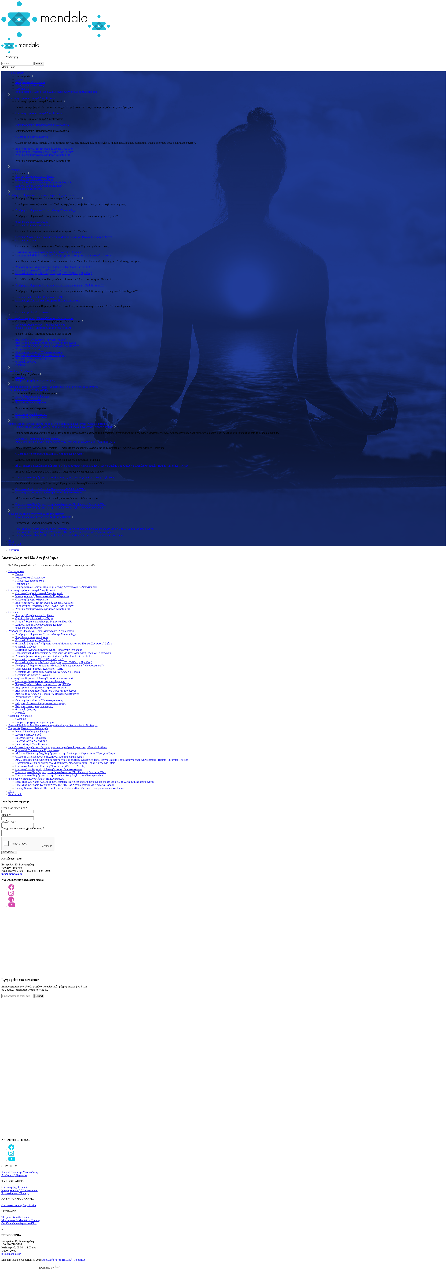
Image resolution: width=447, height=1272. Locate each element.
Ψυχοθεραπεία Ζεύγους (28, 188)
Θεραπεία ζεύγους (25, 361)
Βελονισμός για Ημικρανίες (30, 402)
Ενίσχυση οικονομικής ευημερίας (34, 358)
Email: (6, 814)
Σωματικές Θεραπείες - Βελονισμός (28, 389)
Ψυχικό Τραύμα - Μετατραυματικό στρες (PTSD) (43, 327)
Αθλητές (20, 364)
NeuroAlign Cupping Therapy (32, 396)
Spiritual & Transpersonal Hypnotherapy (37, 438)
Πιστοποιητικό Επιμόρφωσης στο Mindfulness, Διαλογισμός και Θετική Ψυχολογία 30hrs (65, 477)
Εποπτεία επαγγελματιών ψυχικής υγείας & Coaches (44, 148)
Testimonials (22, 88)
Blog (11, 541)
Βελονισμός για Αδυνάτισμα (31, 414)
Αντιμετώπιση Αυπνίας (28, 349)
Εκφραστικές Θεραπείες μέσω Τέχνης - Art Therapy (44, 151)
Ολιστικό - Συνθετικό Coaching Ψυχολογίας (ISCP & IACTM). (50, 489)
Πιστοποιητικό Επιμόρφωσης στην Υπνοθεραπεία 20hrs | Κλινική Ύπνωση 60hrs (60, 504)
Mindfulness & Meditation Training (20, 1220)
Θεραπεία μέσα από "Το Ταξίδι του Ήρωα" (39, 270)
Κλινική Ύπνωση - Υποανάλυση (19, 1172)
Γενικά (19, 79)
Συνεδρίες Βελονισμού (28, 399)
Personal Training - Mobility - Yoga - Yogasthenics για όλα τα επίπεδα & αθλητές (53, 386)
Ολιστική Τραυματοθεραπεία (31, 136)
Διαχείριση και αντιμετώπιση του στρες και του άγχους (45, 342)
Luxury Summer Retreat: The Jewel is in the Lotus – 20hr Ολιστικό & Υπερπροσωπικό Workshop (69, 535)
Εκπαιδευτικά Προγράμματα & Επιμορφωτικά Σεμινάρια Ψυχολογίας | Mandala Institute (57, 423)
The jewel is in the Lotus (15, 1217)
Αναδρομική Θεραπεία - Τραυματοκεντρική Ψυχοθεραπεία (41, 195)
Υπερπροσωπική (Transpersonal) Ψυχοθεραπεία (42, 124)
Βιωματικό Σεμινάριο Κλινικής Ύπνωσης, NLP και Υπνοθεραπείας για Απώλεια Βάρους (64, 531)
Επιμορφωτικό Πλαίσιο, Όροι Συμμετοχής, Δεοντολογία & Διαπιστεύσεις (56, 91)
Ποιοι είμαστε (16, 72)
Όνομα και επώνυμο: (14, 807)
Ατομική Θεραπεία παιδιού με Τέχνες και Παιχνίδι (43, 182)
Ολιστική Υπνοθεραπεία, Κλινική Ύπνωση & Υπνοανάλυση (48, 492)
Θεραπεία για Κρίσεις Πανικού (32, 312)
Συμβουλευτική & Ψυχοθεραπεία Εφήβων (38, 185)
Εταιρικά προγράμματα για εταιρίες (34, 380)
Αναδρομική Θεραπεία (14, 1175)
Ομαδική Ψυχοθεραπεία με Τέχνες (34, 179)
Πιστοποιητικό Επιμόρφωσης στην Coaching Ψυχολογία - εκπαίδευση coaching (59, 507)
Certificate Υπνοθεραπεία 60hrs (18, 1223)
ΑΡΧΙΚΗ (13, 550)
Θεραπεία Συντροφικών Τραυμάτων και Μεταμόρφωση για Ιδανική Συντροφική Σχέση (63, 236)
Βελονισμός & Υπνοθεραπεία (31, 417)
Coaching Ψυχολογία (20, 371)
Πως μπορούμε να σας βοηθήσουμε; (22, 828)
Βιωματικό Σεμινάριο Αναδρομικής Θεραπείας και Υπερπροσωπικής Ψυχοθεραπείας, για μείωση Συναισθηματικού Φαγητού (84, 528)
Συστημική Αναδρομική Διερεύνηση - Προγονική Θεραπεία (48, 251)
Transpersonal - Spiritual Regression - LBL (39, 297)
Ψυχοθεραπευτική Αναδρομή (31, 221)
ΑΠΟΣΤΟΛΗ (9, 852)
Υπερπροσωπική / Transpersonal (19, 1190)
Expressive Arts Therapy (15, 1193)
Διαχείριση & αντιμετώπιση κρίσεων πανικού (40, 339)
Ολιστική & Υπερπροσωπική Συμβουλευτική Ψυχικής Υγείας (49, 453)
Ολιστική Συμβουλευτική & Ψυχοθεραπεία (32, 98)
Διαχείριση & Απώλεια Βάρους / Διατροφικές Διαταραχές (47, 345)
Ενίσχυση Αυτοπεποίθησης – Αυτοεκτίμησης (40, 355)
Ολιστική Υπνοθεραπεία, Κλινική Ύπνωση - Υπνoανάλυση (41, 318)
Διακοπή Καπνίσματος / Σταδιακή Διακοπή (39, 352)
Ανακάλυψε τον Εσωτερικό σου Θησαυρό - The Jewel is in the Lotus (53, 267)
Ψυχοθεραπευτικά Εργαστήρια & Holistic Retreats (36, 513)
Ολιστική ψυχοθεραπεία (14, 1187)
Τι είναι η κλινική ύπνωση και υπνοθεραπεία (40, 324)
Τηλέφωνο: (8, 821)
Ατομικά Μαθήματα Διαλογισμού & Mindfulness (42, 154)
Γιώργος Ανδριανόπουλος (29, 85)
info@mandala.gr (11, 1253)
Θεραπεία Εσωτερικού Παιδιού (32, 225)
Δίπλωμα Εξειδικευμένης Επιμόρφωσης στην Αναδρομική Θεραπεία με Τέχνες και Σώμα (65, 441)
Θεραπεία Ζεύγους (25, 240)
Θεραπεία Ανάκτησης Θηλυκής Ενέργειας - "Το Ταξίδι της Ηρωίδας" (53, 273)
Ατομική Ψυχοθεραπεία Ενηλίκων (34, 176)
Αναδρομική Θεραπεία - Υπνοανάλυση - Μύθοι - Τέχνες (46, 210)
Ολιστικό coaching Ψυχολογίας (18, 1205)
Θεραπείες (14, 169)
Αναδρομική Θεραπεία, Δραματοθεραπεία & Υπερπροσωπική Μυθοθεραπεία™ (59, 285)
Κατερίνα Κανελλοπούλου (30, 82)
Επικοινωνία (15, 544)
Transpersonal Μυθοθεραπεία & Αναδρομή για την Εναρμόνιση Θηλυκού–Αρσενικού (63, 255)
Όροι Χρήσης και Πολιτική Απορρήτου (64, 1259)
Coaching (20, 377)
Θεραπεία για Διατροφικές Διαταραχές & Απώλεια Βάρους (47, 300)
